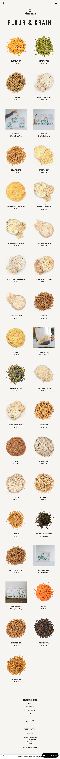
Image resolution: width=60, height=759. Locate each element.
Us (30, 713)
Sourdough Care (30, 700)
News (30, 703)
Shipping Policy (30, 707)
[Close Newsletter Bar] (58, 756)
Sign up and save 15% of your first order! (30, 757)
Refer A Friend (30, 710)
